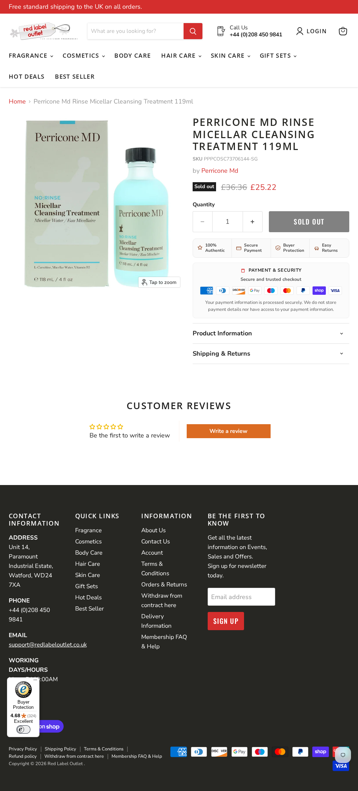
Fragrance (29, 55)
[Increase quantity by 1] (253, 221)
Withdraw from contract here (74, 756)
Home (17, 101)
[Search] (193, 31)
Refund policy (23, 756)
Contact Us (155, 541)
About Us (153, 530)
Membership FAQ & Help (137, 756)
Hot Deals (26, 76)
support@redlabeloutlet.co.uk (48, 645)
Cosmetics (82, 55)
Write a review (228, 431)
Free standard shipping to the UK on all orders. (75, 6)
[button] (313, 31)
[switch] (23, 729)
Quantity (204, 204)
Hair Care (179, 55)
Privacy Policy (23, 749)
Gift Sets (276, 55)
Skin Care (228, 55)
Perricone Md (219, 170)
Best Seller (75, 76)
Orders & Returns (164, 584)
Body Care (132, 55)
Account (152, 553)
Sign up (226, 621)
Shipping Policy (60, 749)
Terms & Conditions (103, 749)
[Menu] (35, 681)
